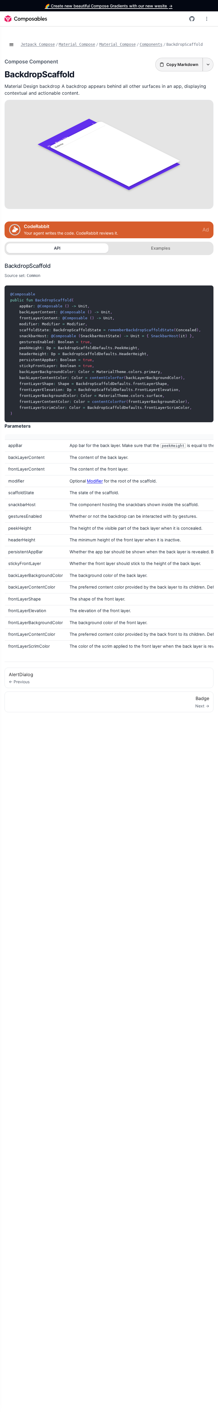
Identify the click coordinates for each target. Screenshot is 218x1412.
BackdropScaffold (28, 265)
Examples (160, 248)
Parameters (18, 426)
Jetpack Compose (38, 44)
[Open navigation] (11, 44)
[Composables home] (26, 19)
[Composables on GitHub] (192, 19)
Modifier (95, 481)
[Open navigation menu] (206, 19)
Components (151, 44)
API (57, 248)
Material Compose (77, 44)
